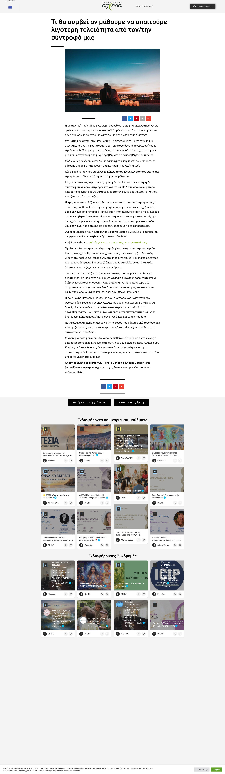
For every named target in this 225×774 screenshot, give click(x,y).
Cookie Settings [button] (202, 769)
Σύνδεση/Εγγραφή (144, 6)
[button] (124, 118)
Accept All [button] (216, 769)
